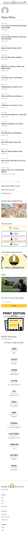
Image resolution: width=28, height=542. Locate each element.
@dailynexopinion (7, 339)
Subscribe (14, 305)
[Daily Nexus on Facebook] (2, 489)
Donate (3, 527)
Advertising (4, 514)
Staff (2, 498)
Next (18, 181)
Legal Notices (4, 506)
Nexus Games (6, 223)
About (3, 494)
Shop (2, 530)
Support (4, 524)
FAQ (2, 503)
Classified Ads (4, 520)
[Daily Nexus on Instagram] (6, 489)
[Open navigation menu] (25, 2)
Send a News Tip (5, 517)
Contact (4, 511)
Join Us (3, 500)
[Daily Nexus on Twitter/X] (4, 489)
